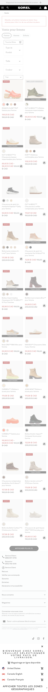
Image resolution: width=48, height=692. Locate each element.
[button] (2, 7)
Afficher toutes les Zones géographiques (23, 688)
